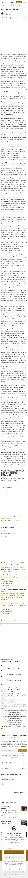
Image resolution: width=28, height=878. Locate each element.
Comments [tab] (5, 779)
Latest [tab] (7, 802)
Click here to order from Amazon (11, 520)
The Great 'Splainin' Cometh (7, 807)
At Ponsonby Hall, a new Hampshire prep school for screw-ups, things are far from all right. (13, 577)
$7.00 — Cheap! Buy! (7, 583)
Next (23, 768)
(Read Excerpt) (5, 585)
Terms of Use (21, 754)
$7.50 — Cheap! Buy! (7, 612)
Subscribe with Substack (15, 858)
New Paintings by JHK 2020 (8, 621)
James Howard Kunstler (11, 12)
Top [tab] (3, 802)
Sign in (24, 2)
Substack (6, 874)
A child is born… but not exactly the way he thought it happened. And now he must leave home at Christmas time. (13, 595)
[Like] (2, 18)
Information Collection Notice (17, 755)
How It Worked (6, 821)
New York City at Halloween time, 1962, (12, 563)
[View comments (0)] (6, 18)
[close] (23, 827)
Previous (6, 768)
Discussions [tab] (13, 802)
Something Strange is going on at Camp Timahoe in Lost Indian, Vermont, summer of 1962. (13, 605)
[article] (14, 812)
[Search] (25, 802)
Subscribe (19, 2)
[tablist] (8, 779)
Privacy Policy (19, 864)
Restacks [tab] (11, 779)
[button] (2, 5)
